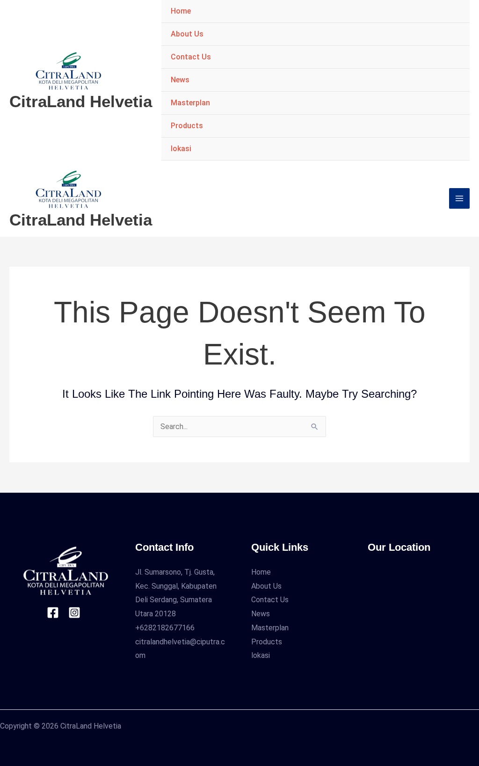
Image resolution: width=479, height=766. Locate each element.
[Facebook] (53, 612)
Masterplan (190, 102)
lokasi (181, 148)
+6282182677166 (165, 627)
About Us (187, 33)
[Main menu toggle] (459, 198)
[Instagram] (74, 612)
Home (181, 11)
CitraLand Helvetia (80, 101)
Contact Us (191, 56)
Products (187, 125)
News (180, 79)
